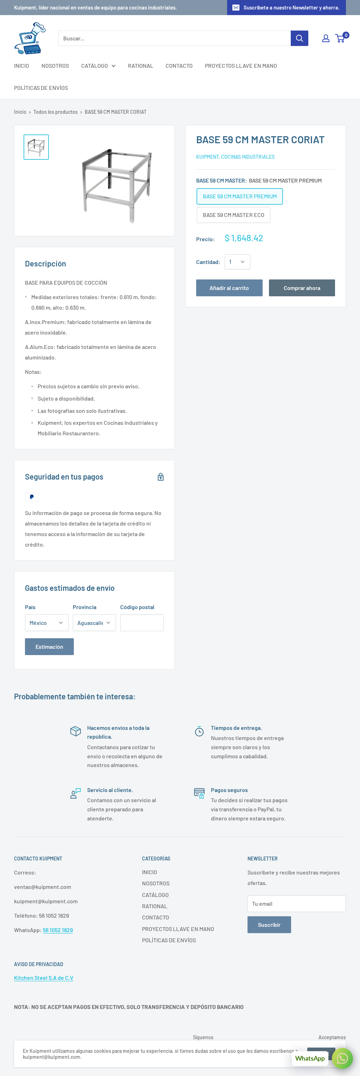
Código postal (137, 606)
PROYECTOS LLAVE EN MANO (241, 65)
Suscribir (269, 924)
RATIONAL (140, 65)
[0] (340, 38)
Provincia (84, 606)
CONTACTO (179, 65)
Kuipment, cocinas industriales (235, 157)
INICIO (21, 65)
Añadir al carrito (229, 287)
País (30, 606)
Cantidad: (208, 261)
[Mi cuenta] (325, 38)
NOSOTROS (55, 65)
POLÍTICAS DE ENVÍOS (41, 87)
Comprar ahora (302, 287)
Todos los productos (55, 112)
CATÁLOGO (94, 65)
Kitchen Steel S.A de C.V (43, 977)
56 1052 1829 (58, 929)
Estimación (49, 646)
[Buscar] (299, 38)
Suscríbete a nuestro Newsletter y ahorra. (292, 7)
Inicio (20, 112)
